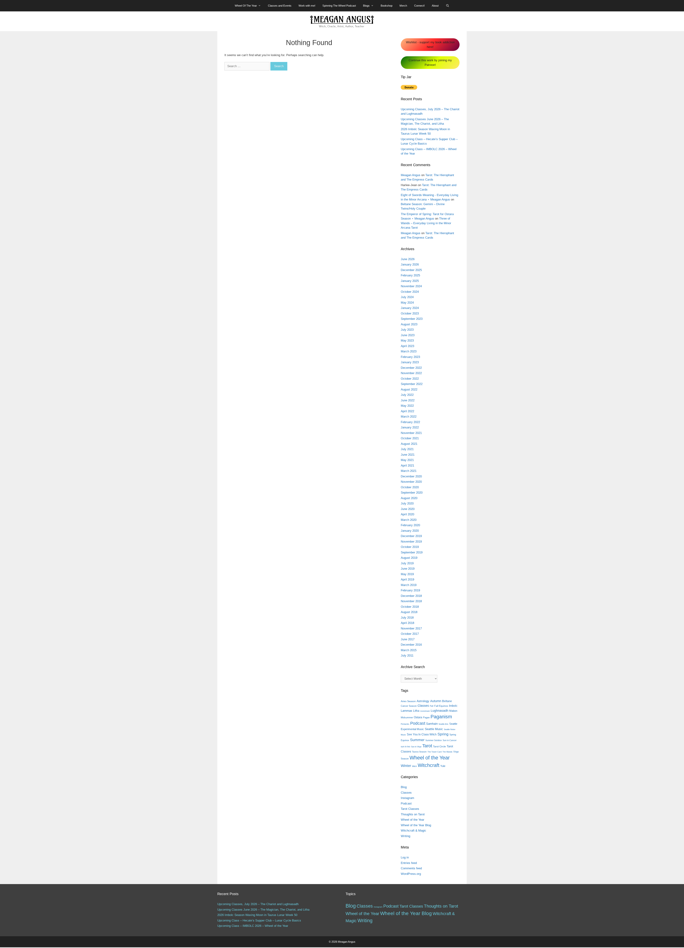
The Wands (447, 752)
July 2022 (407, 395)
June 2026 (407, 259)
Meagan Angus (410, 175)
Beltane (447, 701)
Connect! (419, 5)
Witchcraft (428, 765)
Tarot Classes (410, 809)
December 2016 (411, 644)
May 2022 (407, 405)
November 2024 (411, 286)
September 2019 (412, 552)
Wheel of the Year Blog (416, 825)
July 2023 (407, 329)
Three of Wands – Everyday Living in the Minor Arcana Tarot (426, 223)
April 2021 (407, 465)
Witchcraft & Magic (413, 830)
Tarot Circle (439, 746)
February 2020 (410, 525)
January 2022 (410, 427)
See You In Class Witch (422, 734)
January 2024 (410, 308)
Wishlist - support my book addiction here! (430, 45)
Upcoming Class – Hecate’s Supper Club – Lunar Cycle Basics (259, 920)
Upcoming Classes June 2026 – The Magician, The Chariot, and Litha (263, 909)
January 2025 (410, 281)
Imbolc (453, 705)
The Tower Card (435, 752)
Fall (431, 706)
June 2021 (407, 454)
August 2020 (409, 498)
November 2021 (411, 433)
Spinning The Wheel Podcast (339, 5)
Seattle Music (434, 729)
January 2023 (410, 362)
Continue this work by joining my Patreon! (430, 63)
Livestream (425, 711)
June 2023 (407, 335)
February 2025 (410, 275)
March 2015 (408, 650)
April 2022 (407, 411)
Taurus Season (419, 752)
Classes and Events (279, 5)
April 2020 (407, 514)
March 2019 (408, 585)
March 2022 (408, 416)
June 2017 (407, 639)
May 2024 (407, 302)
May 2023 (407, 340)
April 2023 (407, 346)
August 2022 (409, 389)
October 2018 (410, 606)
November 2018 (411, 601)
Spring (443, 734)
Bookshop (386, 5)
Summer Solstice (433, 740)
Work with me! (307, 5)
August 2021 (409, 444)
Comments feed (411, 868)
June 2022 (407, 400)
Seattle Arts (443, 724)
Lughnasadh (439, 710)
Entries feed (409, 863)
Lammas (406, 710)
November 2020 (411, 481)
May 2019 (407, 574)
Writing (405, 836)
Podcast (417, 723)
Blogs (366, 5)
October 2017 (410, 634)
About (435, 5)
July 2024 (407, 297)
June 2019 (407, 568)
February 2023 (410, 357)
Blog (404, 787)
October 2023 (410, 313)
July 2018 (407, 617)
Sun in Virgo (416, 747)
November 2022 (411, 373)
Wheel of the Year (430, 758)
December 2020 (411, 476)
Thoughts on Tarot (413, 814)
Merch (403, 5)
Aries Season (408, 701)
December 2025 (411, 270)
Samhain (432, 723)
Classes (423, 705)
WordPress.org (411, 874)
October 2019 (410, 547)
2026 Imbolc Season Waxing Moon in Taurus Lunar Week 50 (257, 915)
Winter (406, 766)
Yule (442, 765)
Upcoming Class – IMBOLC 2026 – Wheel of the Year (252, 926)
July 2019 (407, 563)
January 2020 (410, 530)
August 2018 (409, 612)
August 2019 (409, 557)
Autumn (435, 701)
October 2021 (410, 438)
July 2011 (407, 655)
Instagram (407, 798)
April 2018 (407, 623)
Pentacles (405, 724)
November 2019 (411, 541)
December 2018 (411, 596)
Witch (414, 766)
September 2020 (412, 492)
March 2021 (408, 471)
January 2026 (410, 264)
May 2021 (407, 460)
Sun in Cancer (450, 740)
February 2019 (410, 590)
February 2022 (410, 422)
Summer (417, 740)
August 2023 (409, 324)
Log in (405, 857)
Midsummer (407, 717)
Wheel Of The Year (246, 5)
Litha (416, 710)
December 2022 (411, 367)
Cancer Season (409, 706)
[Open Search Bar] (447, 5)
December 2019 (411, 536)
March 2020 (408, 520)
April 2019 (407, 579)
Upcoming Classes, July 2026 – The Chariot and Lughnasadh (258, 904)
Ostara (418, 717)
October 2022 (410, 378)
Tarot (427, 745)
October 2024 (410, 291)
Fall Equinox (441, 706)
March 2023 (408, 351)
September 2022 (412, 384)
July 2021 (407, 449)
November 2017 (411, 628)
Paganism (441, 716)
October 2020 (410, 487)
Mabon (453, 710)
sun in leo (405, 746)
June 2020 (407, 509)
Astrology (423, 701)
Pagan (426, 717)
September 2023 (412, 319)
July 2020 (407, 503)
